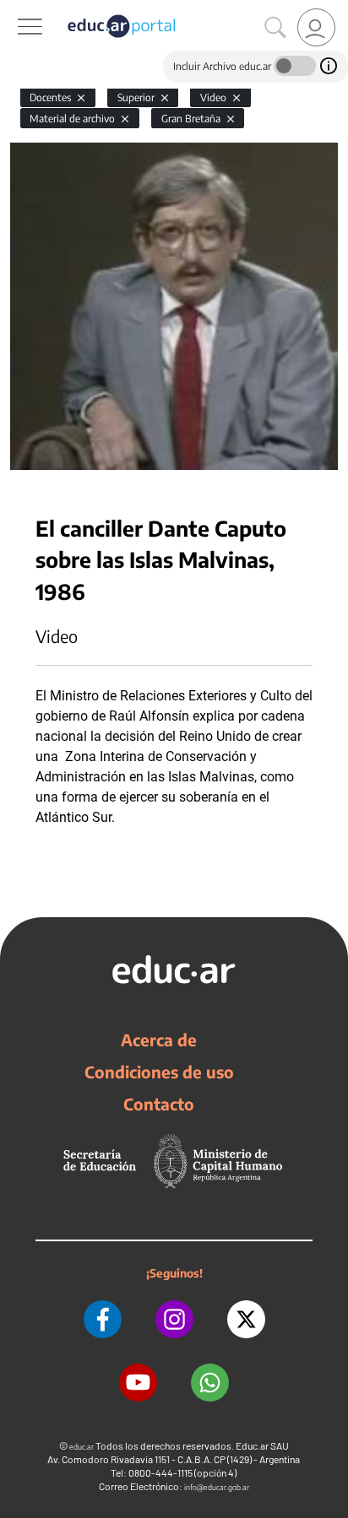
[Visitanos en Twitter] (246, 1319)
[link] (316, 27)
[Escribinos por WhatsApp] (210, 1382)
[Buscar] (275, 28)
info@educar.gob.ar (216, 1487)
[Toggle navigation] (15, 9)
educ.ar (81, 1446)
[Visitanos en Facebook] (102, 1319)
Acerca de (159, 1039)
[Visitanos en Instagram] (174, 1319)
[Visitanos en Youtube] (138, 1382)
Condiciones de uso (159, 1072)
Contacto (158, 1104)
